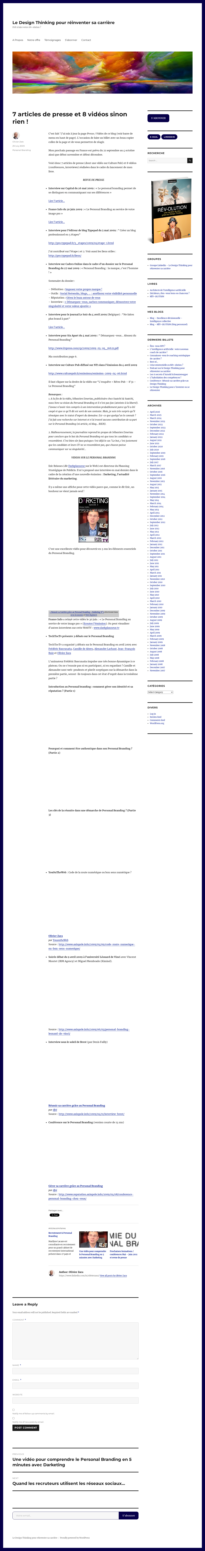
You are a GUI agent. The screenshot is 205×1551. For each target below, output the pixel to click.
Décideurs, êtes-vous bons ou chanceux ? (169, 293)
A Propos (17, 40)
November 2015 (157, 481)
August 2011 (155, 557)
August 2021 (156, 440)
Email (16, 1380)
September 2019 (157, 453)
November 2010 (157, 579)
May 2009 (154, 629)
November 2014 (157, 494)
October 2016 (156, 472)
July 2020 (154, 449)
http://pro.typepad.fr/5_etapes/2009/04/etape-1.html (81, 242)
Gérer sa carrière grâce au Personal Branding (75, 1185)
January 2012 (156, 544)
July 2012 (154, 525)
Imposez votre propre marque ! (83, 289)
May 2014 (154, 500)
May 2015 (154, 487)
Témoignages (52, 40)
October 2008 (156, 648)
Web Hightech (91, 615)
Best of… (154, 362)
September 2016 (157, 475)
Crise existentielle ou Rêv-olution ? (166, 365)
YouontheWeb (60, 940)
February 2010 (156, 604)
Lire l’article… (56, 200)
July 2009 (154, 623)
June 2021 (154, 443)
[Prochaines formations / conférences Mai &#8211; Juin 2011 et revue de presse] (124, 1239)
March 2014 (155, 503)
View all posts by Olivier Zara (113, 1275)
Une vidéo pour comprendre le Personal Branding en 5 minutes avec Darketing (92, 1254)
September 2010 (157, 585)
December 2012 (157, 516)
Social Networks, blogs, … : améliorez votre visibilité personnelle (98, 293)
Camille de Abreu (83, 648)
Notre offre (33, 40)
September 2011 (157, 554)
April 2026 (155, 412)
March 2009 (156, 636)
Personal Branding (21, 150)
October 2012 (156, 519)
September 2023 (157, 427)
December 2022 (157, 431)
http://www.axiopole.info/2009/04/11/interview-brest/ (91, 1113)
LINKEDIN (169, 137)
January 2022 (156, 437)
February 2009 (157, 639)
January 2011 (156, 576)
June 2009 (155, 626)
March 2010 (155, 601)
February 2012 (156, 541)
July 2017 (154, 462)
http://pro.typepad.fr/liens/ (64, 255)
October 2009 (156, 617)
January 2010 (156, 607)
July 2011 (154, 560)
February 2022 (157, 434)
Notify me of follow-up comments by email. (33, 1413)
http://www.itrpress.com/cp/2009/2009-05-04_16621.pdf (83, 348)
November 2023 (157, 421)
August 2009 (156, 620)
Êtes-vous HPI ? (157, 346)
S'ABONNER (158, 118)
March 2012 (155, 538)
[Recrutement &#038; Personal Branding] (63, 1244)
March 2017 (155, 465)
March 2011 (155, 573)
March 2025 (155, 415)
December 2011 (157, 547)
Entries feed (155, 717)
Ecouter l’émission (95, 623)
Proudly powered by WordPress (75, 1538)
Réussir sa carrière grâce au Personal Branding (76, 1105)
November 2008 (157, 645)
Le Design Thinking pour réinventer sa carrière (63, 22)
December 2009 (157, 610)
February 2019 (157, 456)
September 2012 (157, 522)
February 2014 (156, 506)
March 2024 (155, 418)
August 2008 (156, 651)
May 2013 (154, 509)
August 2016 (156, 478)
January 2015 (156, 491)
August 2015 (156, 484)
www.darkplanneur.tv (106, 627)
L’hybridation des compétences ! (165, 377)
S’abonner (71, 40)
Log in (153, 714)
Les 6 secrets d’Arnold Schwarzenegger (169, 374)
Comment (19, 1320)
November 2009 (157, 614)
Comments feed (157, 720)
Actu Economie (77, 615)
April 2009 (155, 632)
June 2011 (154, 563)
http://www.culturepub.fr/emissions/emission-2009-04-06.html (87, 373)
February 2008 (157, 661)
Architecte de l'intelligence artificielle (168, 290)
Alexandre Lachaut (105, 648)
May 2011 (154, 566)
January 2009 (156, 642)
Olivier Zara (64, 652)
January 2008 (156, 664)
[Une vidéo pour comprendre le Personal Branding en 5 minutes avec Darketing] (93, 1239)
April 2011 (154, 569)
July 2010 (154, 588)
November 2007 (157, 670)
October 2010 (156, 582)
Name (16, 1365)
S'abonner (128, 1515)
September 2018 (157, 459)
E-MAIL (154, 137)
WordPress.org (157, 723)
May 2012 (154, 532)
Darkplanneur (76, 465)
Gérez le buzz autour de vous (83, 297)
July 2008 (154, 655)
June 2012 (154, 528)
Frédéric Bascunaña (60, 648)
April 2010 (155, 598)
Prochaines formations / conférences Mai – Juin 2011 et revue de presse (123, 1254)
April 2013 (154, 513)
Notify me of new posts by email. (28, 1422)
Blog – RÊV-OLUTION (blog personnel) (169, 324)
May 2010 (154, 595)
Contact (86, 40)
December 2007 (157, 667)
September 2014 (157, 497)
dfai (55, 1109)
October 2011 (156, 550)
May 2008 (154, 658)
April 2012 (155, 535)
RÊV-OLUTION (157, 296)
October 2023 (156, 424)
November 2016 (157, 468)
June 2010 (154, 591)
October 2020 (156, 446)
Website (17, 1394)
